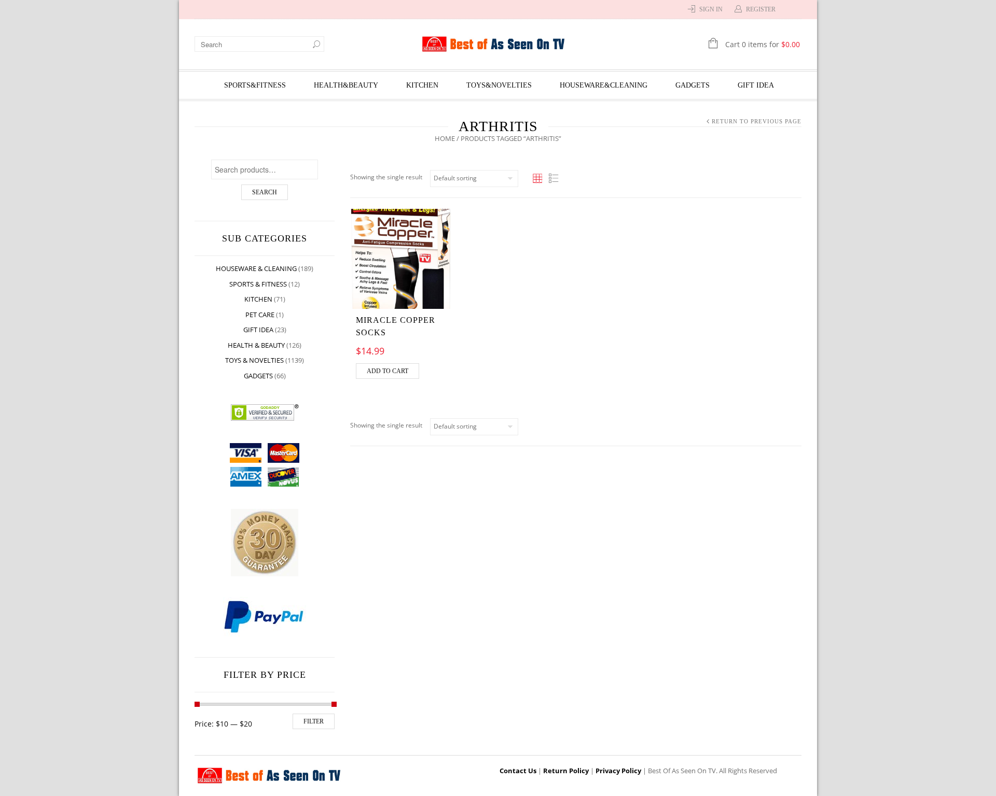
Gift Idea (756, 85)
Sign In (711, 9)
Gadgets (692, 85)
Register (761, 9)
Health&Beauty (346, 85)
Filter (313, 721)
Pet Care (259, 314)
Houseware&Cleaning (603, 85)
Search (264, 192)
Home (445, 138)
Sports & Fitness (258, 284)
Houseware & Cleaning (256, 268)
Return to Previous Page (756, 121)
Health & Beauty (256, 345)
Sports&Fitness (255, 85)
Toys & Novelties (254, 360)
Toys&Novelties (499, 85)
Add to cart (387, 371)
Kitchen (422, 85)
